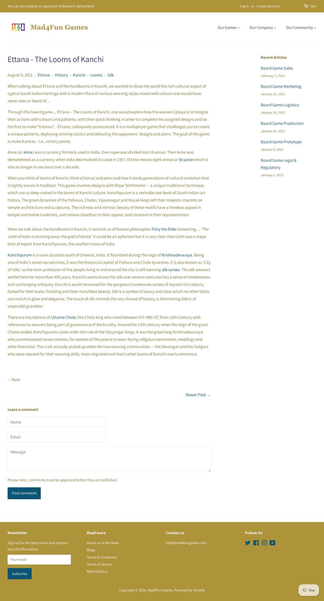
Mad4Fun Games (160, 590)
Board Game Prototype (281, 142)
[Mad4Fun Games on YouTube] (272, 543)
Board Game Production (282, 123)
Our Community (300, 27)
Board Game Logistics (280, 105)
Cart (313, 6)
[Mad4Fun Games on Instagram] (264, 543)
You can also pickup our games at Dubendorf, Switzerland (51, 6)
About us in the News (103, 542)
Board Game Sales (277, 68)
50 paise (186, 159)
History (61, 75)
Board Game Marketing (281, 86)
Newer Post (196, 394)
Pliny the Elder (164, 229)
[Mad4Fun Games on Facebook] (256, 543)
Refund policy (97, 571)
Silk (110, 75)
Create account (268, 6)
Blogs (91, 549)
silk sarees (171, 269)
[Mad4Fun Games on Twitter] (248, 543)
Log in (244, 6)
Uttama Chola (63, 317)
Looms (96, 75)
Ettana (44, 75)
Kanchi (79, 75)
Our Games (227, 27)
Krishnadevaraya (177, 255)
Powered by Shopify (189, 590)
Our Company (262, 27)
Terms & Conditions (102, 557)
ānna (27, 152)
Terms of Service (99, 564)
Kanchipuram (20, 255)
